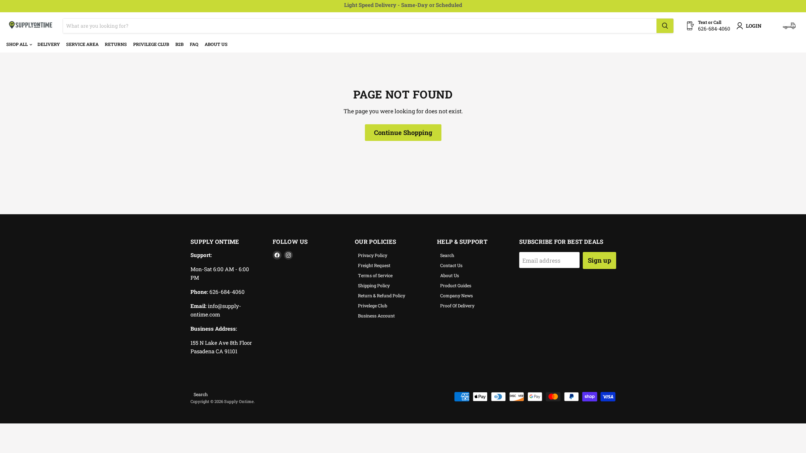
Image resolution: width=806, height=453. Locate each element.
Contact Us (451, 265)
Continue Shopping (403, 132)
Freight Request (374, 265)
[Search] (664, 26)
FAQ (194, 44)
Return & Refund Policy (381, 296)
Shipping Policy (374, 285)
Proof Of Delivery (457, 306)
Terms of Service (375, 275)
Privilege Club (151, 44)
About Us (216, 44)
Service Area (82, 44)
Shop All (17, 44)
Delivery (48, 44)
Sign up (599, 260)
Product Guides (455, 285)
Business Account (376, 316)
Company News (456, 296)
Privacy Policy (372, 255)
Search (447, 255)
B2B (179, 44)
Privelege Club (372, 306)
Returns (116, 44)
